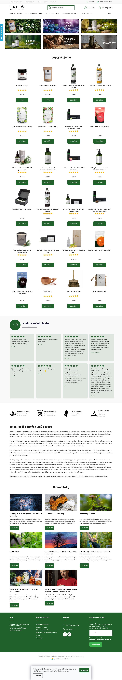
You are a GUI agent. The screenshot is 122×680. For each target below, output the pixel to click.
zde (67, 671)
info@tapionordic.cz (106, 2)
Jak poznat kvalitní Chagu (18, 628)
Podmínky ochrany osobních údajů (46, 633)
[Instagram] (69, 634)
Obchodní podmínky (42, 630)
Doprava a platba (30, 2)
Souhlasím (84, 670)
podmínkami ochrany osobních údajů (100, 640)
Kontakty (53, 2)
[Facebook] (65, 634)
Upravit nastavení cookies (76, 656)
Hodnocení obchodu (16, 2)
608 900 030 (92, 2)
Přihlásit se (96, 644)
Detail (22, 100)
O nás (45, 2)
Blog (39, 2)
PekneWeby (67, 659)
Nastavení (37, 676)
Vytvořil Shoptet (58, 659)
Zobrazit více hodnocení (29, 327)
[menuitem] (16, 14)
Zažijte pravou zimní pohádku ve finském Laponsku (20, 625)
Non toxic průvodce (15, 630)
